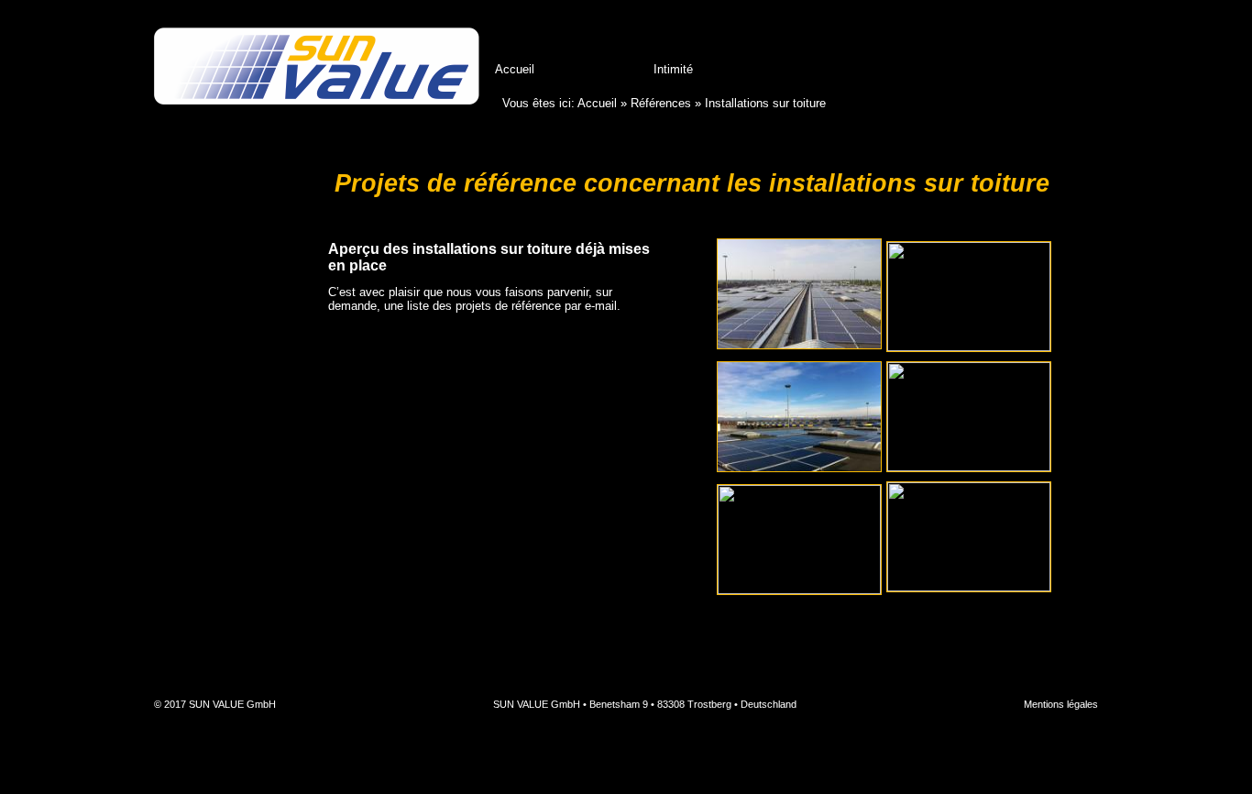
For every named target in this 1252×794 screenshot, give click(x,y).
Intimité (673, 69)
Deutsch (1008, 39)
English (1044, 39)
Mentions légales (1061, 704)
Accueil (514, 69)
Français (1081, 39)
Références (594, 69)
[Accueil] (316, 67)
